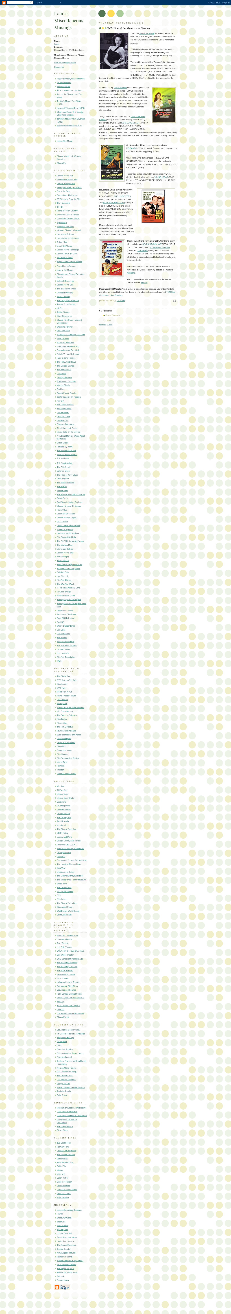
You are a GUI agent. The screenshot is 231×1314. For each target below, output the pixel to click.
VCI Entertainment (65, 711)
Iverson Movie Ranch (66, 1068)
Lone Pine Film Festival (67, 1111)
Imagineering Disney (66, 872)
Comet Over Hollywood (67, 195)
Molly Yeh (61, 1174)
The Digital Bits (63, 676)
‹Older (109, 325)
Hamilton (60, 766)
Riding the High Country (67, 211)
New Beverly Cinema (66, 974)
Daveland (61, 856)
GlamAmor (61, 374)
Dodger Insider (63, 1083)
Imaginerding (62, 825)
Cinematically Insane (66, 514)
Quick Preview (120, 87)
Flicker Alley (62, 723)
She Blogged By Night (66, 537)
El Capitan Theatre (65, 891)
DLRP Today (62, 833)
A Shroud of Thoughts (66, 381)
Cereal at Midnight (65, 293)
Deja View (61, 868)
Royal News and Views (67, 1237)
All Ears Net (62, 790)
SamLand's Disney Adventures (70, 848)
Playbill (60, 1214)
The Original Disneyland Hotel (70, 876)
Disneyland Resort (65, 907)
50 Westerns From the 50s (68, 199)
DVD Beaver (62, 699)
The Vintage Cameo (65, 366)
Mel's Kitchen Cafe (65, 1162)
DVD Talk (61, 688)
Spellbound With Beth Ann (68, 346)
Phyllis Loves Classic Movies (69, 261)
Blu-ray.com (62, 703)
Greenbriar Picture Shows (68, 219)
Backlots (60, 389)
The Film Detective (65, 727)
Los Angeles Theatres (66, 990)
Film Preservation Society (68, 758)
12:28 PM (121, 300)
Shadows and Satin (65, 226)
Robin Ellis (61, 1166)
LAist (59, 1045)
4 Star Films (62, 242)
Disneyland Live (64, 852)
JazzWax (61, 1222)
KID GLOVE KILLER (130, 123)
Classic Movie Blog (65, 553)
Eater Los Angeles (65, 1049)
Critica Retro (62, 498)
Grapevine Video (64, 750)
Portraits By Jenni (64, 447)
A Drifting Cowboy (64, 463)
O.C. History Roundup (66, 1072)
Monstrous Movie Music (67, 1272)
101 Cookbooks (64, 1143)
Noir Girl (60, 401)
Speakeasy (62, 222)
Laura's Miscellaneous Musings (68, 20)
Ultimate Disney (64, 810)
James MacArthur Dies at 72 (69, 126)
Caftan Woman (63, 634)
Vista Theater (63, 978)
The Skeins (62, 638)
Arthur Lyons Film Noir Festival (70, 998)
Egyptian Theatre (64, 939)
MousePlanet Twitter (66, 798)
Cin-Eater (61, 630)
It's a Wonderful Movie (66, 1264)
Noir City (60, 1002)
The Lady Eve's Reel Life (68, 300)
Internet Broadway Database (69, 1210)
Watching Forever (65, 327)
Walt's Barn (62, 884)
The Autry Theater (65, 970)
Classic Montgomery (66, 183)
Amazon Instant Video (66, 773)
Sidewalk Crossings (65, 281)
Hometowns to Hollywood (68, 238)
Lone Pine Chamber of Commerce (72, 1115)
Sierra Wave (62, 1130)
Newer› (102, 325)
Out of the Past (63, 191)
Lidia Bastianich (63, 1186)
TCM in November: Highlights (69, 90)
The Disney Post (64, 887)
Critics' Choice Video (66, 742)
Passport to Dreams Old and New (71, 860)
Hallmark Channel (64, 1257)
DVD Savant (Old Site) (67, 680)
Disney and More (64, 837)
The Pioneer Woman (66, 1154)
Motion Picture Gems (66, 596)
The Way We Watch (65, 584)
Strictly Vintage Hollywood (68, 354)
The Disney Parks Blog (67, 903)
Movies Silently (63, 385)
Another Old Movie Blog (67, 180)
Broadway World (64, 1218)
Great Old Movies (64, 246)
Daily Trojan (62, 1095)
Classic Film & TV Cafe (67, 254)
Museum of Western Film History (71, 1108)
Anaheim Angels (64, 1091)
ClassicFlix (61, 163)
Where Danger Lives (66, 626)
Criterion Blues (63, 471)
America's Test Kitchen (67, 1190)
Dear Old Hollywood (65, 618)
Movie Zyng (62, 762)
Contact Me (59, 67)
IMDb (59, 661)
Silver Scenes (63, 338)
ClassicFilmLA (63, 1017)
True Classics (63, 560)
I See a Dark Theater (66, 358)
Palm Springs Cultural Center (69, 994)
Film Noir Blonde (64, 580)
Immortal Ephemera (65, 342)
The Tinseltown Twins (66, 289)
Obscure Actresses (65, 424)
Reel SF (60, 622)
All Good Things (64, 592)
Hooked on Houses (65, 1241)
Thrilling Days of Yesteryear (69, 599)
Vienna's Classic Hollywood (69, 230)
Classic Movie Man (65, 285)
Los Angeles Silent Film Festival (70, 1013)
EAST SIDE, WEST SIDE (114, 203)
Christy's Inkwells (64, 377)
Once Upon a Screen (66, 266)
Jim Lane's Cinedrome (66, 614)
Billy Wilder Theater (65, 955)
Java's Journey (63, 296)
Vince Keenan (63, 412)
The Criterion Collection (67, 715)
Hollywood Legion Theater (68, 982)
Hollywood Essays (65, 610)
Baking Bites (62, 1158)
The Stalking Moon (65, 545)
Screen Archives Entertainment (70, 707)
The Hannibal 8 (63, 203)
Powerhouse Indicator (66, 731)
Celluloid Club (63, 572)
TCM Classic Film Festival (68, 1006)
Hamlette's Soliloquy (65, 234)
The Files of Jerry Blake (67, 475)
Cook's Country (64, 1193)
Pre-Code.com (63, 331)
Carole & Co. (62, 420)
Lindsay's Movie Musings (68, 533)
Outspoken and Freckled (68, 350)
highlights (131, 273)
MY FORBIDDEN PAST (160, 247)
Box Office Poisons (65, 405)
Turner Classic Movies (67, 645)
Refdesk (60, 1276)
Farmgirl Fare (63, 1147)
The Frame (62, 486)
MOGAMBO (131, 148)
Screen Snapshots (65, 529)
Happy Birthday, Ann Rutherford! (71, 79)
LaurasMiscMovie (64, 141)
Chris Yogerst (63, 479)
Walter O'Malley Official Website (71, 1087)
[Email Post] (174, 301)
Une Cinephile (63, 576)
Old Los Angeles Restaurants (69, 1053)
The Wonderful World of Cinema (71, 494)
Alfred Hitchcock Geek (67, 428)
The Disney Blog (64, 817)
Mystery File (62, 1229)
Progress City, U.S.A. (66, 845)
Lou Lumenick (63, 653)
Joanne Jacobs (63, 1249)
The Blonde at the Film (66, 450)
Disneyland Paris (64, 915)
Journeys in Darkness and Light (71, 335)
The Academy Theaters (67, 967)
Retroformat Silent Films (67, 986)
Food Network (63, 1197)
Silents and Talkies (65, 549)
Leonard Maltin (63, 649)
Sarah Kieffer (62, 1178)
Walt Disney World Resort (68, 911)
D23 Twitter (62, 899)
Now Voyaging (63, 557)
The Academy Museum (67, 963)
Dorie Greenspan (64, 1182)
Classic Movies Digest (66, 518)
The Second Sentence (66, 1245)
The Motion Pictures (65, 483)
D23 (58, 895)
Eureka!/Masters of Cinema (69, 735)
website (144, 282)
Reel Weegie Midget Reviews (69, 502)
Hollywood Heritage (65, 1037)
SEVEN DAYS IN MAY (152, 244)
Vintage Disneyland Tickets (69, 841)
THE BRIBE (143, 250)
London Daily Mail (64, 1233)
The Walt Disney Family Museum (71, 880)
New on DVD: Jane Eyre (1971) (71, 108)
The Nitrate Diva (64, 370)
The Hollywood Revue (66, 362)
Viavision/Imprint (64, 738)
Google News (63, 1280)
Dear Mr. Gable (63, 416)
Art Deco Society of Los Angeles (71, 1034)
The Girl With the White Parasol (70, 541)
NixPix (59, 308)
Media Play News (64, 692)
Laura (56, 44)
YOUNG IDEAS (161, 177)
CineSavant (62, 684)
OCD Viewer (62, 522)
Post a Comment (113, 315)
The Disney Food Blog (66, 829)
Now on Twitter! (63, 86)
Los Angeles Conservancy (68, 1030)
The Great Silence (65, 1126)
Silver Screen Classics (67, 454)
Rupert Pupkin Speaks (67, 393)
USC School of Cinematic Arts (70, 959)
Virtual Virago (62, 443)
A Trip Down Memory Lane (68, 588)
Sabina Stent (62, 490)
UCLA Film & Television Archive (70, 951)
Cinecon (60, 1009)
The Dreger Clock (65, 1076)
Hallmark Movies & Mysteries (69, 1260)
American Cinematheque (67, 935)
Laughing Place (63, 806)
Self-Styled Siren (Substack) (69, 187)
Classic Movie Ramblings (68, 250)
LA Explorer (62, 1041)
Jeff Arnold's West (65, 257)
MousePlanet (62, 794)
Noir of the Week (64, 409)
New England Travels (66, 1253)
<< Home (107, 320)
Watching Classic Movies (68, 215)
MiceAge (60, 786)
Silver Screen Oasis (65, 641)
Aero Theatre (62, 943)
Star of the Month (146, 33)
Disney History (63, 813)
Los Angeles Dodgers (66, 1080)
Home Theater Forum (66, 696)
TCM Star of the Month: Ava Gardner (128, 28)
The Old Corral (63, 467)
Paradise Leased (64, 1057)
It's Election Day (64, 82)
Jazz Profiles (62, 1225)
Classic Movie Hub (65, 176)
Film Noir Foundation (66, 657)
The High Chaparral (65, 1268)
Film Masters (62, 754)
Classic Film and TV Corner (69, 506)
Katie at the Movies (65, 270)
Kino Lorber (62, 719)
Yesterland (61, 802)
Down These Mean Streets (68, 525)
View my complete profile (65, 63)
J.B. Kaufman (63, 458)
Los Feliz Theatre (64, 947)
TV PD (60, 207)
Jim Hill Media (63, 821)
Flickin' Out (62, 510)
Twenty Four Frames (66, 304)
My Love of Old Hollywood (68, 568)
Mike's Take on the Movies (68, 432)
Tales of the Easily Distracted (69, 564)
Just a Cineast (63, 312)
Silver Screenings (64, 316)
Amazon (60, 770)
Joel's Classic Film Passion (69, 397)
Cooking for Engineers (66, 1151)
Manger (60, 1170)
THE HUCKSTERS (122, 196)
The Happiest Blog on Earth (69, 864)
